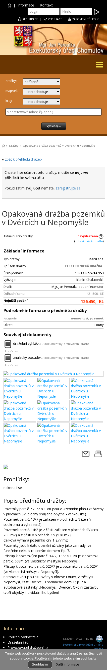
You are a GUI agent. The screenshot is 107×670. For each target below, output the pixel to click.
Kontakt (46, 5)
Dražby (13, 145)
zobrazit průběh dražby (89, 241)
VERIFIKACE (55, 19)
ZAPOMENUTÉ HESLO (86, 19)
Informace (25, 5)
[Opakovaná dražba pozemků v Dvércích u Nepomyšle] (53, 374)
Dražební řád (17, 642)
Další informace (67, 664)
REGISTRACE (30, 19)
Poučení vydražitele (23, 637)
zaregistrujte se (68, 188)
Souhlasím (40, 664)
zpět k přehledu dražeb (23, 159)
